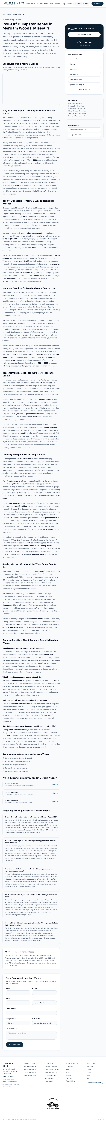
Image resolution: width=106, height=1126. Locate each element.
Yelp (3, 1086)
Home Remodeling (51, 1072)
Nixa (67, 1069)
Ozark (68, 1072)
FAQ (88, 1078)
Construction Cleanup (52, 1069)
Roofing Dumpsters (51, 1066)
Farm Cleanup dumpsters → (77, 113)
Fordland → (73, 59)
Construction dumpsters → (77, 106)
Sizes (33, 4)
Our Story (90, 1066)
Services (40, 4)
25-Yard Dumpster (29, 1072)
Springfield (69, 1066)
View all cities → (84, 90)
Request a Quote (14, 1045)
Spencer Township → (76, 84)
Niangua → (73, 64)
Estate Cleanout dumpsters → (78, 111)
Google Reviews (7, 1084)
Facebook (16, 1084)
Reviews (57, 4)
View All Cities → (71, 1081)
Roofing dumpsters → (75, 103)
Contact (69, 4)
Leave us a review (95, 1082)
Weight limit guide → (76, 135)
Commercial (48, 1081)
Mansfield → (73, 74)
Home (28, 4)
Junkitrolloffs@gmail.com (9, 1081)
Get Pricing (97, 4)
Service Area (48, 4)
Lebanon (69, 1078)
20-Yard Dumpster (29, 1069)
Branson (68, 1075)
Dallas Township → (75, 79)
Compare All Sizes (29, 1075)
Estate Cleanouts (50, 1075)
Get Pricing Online (84, 34)
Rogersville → (74, 69)
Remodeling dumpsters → (76, 108)
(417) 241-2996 (83, 4)
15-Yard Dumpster (29, 1066)
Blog (63, 4)
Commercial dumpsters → (76, 116)
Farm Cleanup (49, 1078)
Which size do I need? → (77, 129)
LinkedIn (8, 1086)
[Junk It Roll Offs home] (53, 1104)
